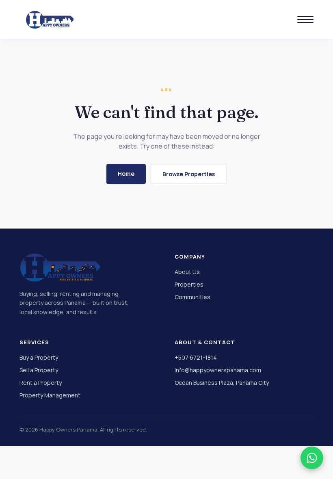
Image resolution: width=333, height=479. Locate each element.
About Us (187, 272)
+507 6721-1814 (196, 357)
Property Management (49, 395)
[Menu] (305, 19)
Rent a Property (40, 382)
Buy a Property (38, 357)
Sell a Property (38, 370)
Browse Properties (188, 174)
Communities (192, 297)
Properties (189, 284)
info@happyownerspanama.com (218, 370)
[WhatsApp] (312, 458)
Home (126, 173)
